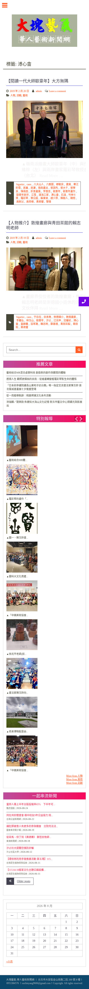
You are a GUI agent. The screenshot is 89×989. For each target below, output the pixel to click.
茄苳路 (34, 324)
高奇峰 (30, 201)
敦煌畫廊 (71, 317)
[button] (76, 418)
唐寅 (68, 184)
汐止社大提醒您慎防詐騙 (20, 848)
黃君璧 (40, 201)
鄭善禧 (54, 324)
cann (29, 184)
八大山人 (39, 184)
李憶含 (47, 191)
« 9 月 (9, 961)
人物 (12, 95)
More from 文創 (74, 783)
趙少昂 (54, 198)
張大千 (64, 187)
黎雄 (48, 201)
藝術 (25, 95)
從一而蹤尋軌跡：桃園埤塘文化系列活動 (28, 395)
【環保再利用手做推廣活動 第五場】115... (29, 859)
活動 (19, 95)
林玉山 (30, 320)
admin (39, 91)
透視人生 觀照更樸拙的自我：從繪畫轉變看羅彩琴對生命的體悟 (41, 379)
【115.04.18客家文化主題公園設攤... (26, 870)
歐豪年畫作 (69, 191)
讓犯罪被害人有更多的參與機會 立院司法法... (32, 826)
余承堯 (47, 317)
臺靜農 (24, 324)
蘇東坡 (44, 198)
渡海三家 (44, 194)
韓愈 (72, 198)
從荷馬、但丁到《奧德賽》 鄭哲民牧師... (28, 837)
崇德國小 (59, 317)
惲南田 (24, 191)
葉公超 (34, 198)
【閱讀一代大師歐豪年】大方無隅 (37, 81)
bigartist (20, 184)
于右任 (37, 317)
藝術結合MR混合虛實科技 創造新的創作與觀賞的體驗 (36, 372)
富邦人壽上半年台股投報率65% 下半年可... (30, 804)
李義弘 (20, 320)
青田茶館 (65, 324)
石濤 (63, 194)
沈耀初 (67, 320)
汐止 (48, 320)
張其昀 (54, 187)
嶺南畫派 (43, 187)
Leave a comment (57, 91)
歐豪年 (56, 191)
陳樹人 (64, 198)
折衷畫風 (36, 191)
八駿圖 (50, 184)
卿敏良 (60, 184)
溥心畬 (55, 194)
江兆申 (57, 320)
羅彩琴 (24, 198)
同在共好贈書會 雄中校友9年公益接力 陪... (29, 815)
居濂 (33, 187)
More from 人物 (74, 775)
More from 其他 (74, 779)
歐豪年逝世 (22, 194)
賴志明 (44, 324)
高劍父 (20, 201)
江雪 (33, 194)
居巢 (25, 187)
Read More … (51, 175)
